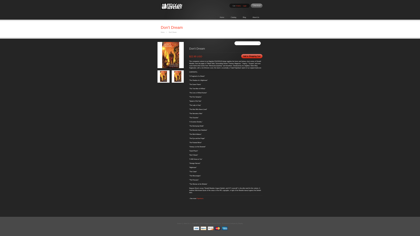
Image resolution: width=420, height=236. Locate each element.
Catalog (233, 17)
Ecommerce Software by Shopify (232, 223)
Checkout (257, 6)
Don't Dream (173, 32)
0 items (238, 6)
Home (222, 17)
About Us (256, 17)
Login (244, 6)
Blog (244, 17)
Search (179, 223)
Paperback (200, 198)
